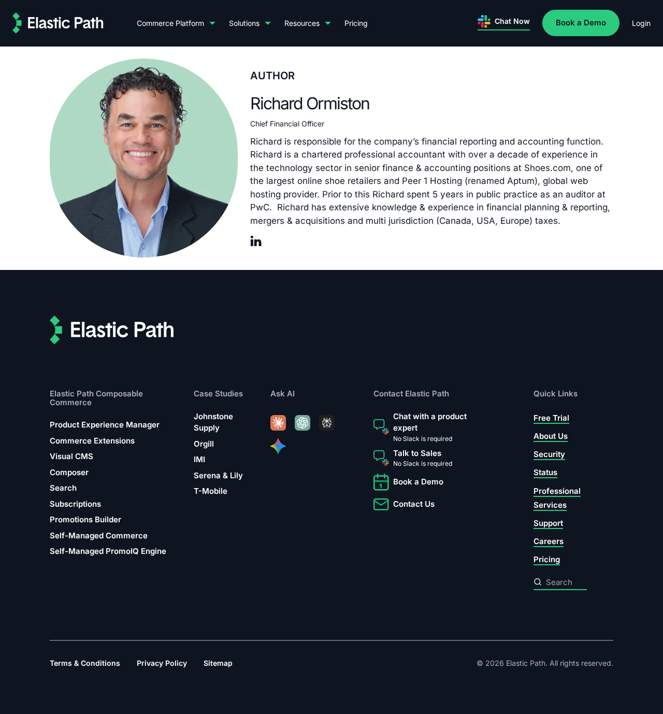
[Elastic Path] (58, 23)
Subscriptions (75, 504)
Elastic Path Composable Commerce (96, 398)
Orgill (204, 444)
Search (63, 488)
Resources (302, 23)
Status (545, 472)
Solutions (244, 23)
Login (641, 23)
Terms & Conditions (85, 663)
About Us (551, 436)
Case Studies (218, 393)
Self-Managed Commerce (99, 535)
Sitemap (218, 663)
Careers (549, 541)
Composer (69, 472)
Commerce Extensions (92, 441)
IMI (199, 459)
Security (549, 454)
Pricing (356, 23)
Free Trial (551, 418)
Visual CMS (71, 456)
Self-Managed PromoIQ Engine (108, 551)
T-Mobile (210, 491)
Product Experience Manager (105, 425)
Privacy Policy (162, 663)
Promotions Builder (85, 519)
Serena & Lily (218, 475)
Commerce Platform (170, 23)
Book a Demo (581, 22)
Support (548, 523)
